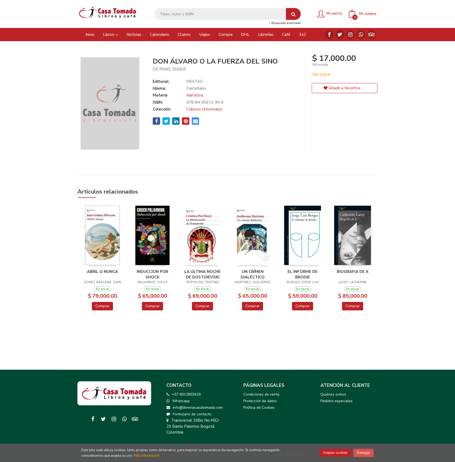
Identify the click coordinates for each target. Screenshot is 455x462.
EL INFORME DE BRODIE (303, 274)
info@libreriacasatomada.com (197, 407)
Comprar (102, 306)
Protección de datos (260, 400)
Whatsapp (181, 400)
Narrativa (194, 95)
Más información (147, 455)
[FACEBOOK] (329, 34)
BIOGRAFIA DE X (352, 271)
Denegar (363, 452)
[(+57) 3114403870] (361, 34)
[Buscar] (293, 14)
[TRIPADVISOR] (371, 34)
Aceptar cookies (335, 452)
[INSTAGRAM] (350, 34)
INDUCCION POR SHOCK (152, 274)
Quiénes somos (333, 394)
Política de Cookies (259, 407)
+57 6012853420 (186, 394)
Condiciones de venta (261, 394)
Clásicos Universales (204, 109)
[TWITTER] (339, 34)
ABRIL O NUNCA (102, 271)
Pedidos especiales (336, 400)
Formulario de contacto (192, 414)
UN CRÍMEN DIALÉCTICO (253, 274)
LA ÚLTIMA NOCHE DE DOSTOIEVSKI (202, 274)
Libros (109, 34)
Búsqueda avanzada (285, 23)
